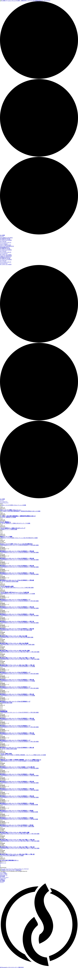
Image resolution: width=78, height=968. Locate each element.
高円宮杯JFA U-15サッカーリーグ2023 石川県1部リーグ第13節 (17, 781)
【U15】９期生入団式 (6, 753)
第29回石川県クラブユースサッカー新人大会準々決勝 (14, 832)
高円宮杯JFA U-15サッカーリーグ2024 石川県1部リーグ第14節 (17, 551)
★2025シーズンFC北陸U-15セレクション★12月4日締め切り (16, 544)
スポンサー (6, 256)
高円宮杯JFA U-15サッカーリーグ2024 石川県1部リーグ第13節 (17, 558)
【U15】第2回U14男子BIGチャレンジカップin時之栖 (14, 592)
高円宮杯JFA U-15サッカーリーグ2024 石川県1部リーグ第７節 (17, 621)
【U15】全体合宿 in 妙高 (6, 586)
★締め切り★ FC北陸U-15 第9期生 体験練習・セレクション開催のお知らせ (20, 759)
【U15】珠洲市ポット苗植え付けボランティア (12, 528)
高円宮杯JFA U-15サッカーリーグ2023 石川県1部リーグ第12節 (17, 788)
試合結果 (5, 247)
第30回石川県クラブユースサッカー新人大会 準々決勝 (15, 650)
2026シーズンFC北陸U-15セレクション (10, 510)
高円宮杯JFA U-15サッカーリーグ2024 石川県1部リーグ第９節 (17, 607)
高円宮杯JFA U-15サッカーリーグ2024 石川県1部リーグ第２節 (17, 733)
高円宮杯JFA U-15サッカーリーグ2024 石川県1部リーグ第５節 (17, 679)
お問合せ (5, 257)
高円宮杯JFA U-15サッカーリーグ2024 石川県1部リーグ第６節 (17, 628)
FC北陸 (5, 239)
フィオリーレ (6, 240)
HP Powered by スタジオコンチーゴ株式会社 (12, 967)
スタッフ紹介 (5, 245)
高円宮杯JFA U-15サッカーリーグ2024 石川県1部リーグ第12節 (17, 565)
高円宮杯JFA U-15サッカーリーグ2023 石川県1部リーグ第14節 (17, 774)
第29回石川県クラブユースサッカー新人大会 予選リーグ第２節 (17, 847)
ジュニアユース (5, 242)
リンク (2, 236)
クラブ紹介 (6, 237)
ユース (3, 241)
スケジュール (7, 246)
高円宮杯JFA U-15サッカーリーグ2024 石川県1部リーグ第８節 (17, 614)
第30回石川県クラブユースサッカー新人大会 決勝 (13, 636)
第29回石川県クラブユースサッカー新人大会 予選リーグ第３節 (17, 839)
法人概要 (2, 235)
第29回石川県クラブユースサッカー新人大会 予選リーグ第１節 (17, 854)
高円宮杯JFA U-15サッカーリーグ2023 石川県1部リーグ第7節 (16, 825)
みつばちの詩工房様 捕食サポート (9, 860)
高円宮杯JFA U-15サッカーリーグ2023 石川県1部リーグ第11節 (17, 796)
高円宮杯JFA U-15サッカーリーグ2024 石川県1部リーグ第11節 (17, 573)
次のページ (3, 862)
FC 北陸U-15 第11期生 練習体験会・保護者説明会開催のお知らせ (18, 516)
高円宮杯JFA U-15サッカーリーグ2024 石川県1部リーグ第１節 (17, 747)
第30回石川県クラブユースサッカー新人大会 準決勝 (14, 643)
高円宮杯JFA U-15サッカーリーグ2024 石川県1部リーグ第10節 (17, 580)
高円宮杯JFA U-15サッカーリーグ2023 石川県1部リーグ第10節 (17, 803)
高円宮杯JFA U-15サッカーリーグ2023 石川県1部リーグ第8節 (16, 818)
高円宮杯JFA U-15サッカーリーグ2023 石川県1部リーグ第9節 (16, 810)
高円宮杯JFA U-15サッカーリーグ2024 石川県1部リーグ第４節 (17, 694)
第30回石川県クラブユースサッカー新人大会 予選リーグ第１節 (17, 665)
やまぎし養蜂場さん (5, 522)
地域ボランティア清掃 (6, 536)
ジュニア (3, 243)
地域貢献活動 (3, 711)
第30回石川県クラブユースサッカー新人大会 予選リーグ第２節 (17, 658)
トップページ (3, 501)
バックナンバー (4, 502)
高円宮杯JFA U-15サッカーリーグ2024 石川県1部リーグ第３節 (17, 718)
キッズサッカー (5, 254)
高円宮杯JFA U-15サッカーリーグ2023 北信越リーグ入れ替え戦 (17, 767)
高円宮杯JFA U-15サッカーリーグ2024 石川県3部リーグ (15, 599)
